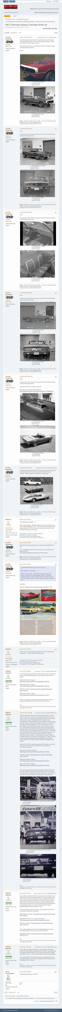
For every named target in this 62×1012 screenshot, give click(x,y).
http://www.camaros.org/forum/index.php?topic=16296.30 (34, 681)
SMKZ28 (31, 21)
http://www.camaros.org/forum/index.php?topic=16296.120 (36, 923)
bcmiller (8, 37)
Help (45, 1010)
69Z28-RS (8, 519)
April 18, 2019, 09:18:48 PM (26, 292)
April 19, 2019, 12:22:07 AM (25, 893)
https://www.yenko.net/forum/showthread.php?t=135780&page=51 (37, 391)
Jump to (36, 1001)
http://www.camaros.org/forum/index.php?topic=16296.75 (34, 695)
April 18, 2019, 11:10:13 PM (25, 564)
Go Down (7, 32)
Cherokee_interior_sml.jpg (39, 246)
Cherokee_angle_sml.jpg (38, 114)
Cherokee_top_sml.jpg (38, 453)
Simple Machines (14, 1010)
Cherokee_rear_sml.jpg (38, 361)
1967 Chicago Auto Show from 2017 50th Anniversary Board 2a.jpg (39, 878)
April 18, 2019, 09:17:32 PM (26, 212)
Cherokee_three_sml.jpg (37, 505)
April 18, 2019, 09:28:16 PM (26, 467)
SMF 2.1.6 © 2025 (6, 1010)
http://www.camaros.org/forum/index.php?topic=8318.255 (36, 934)
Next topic (54, 28)
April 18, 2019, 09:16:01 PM (26, 128)
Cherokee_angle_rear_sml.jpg (38, 165)
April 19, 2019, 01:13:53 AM (25, 971)
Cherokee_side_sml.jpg (38, 330)
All (20, 32)
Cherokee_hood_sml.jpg (38, 421)
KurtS (7, 972)
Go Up (6, 992)
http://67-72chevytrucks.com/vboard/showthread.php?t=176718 (36, 587)
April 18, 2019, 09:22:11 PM (26, 376)
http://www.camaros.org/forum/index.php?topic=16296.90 (34, 765)
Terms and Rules (50, 1010)
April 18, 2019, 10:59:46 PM (25, 542)
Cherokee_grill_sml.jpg (38, 197)
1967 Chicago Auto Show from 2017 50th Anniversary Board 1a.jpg (39, 801)
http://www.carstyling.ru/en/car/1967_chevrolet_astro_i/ (34, 552)
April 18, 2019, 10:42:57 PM (25, 519)
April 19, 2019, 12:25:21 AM (25, 946)
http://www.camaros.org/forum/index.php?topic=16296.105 (35, 920)
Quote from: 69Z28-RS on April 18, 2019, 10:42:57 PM (33, 567)
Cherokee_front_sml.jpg (38, 82)
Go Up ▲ (57, 1010)
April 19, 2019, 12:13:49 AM (26, 712)
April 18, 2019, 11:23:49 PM (25, 649)
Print (55, 32)
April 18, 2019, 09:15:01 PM (26, 37)
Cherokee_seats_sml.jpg (38, 278)
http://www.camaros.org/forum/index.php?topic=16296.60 (36, 689)
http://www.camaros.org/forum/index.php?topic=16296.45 (34, 686)
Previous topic (47, 28)
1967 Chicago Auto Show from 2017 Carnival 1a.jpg (38, 850)
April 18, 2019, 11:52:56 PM (25, 671)
